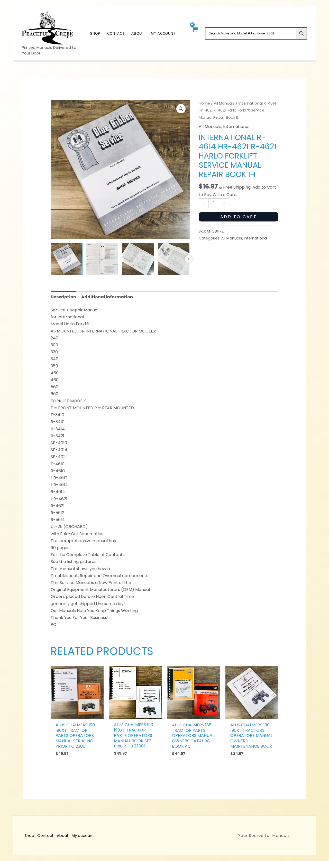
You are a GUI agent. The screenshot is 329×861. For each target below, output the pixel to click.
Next (188, 259)
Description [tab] (63, 297)
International (236, 126)
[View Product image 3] (138, 259)
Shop (29, 835)
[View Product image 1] (67, 259)
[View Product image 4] (174, 259)
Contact (45, 835)
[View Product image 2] (102, 259)
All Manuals (224, 103)
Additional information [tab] (107, 297)
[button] (181, 108)
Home (204, 103)
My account (83, 835)
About (63, 835)
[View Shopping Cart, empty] (194, 33)
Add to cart (238, 217)
